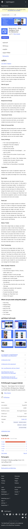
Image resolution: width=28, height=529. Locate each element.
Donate (17, 492)
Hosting (3, 480)
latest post (20, 424)
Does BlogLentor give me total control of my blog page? (8, 372)
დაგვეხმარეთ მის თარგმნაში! (14, 10)
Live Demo (3, 63)
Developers (4, 492)
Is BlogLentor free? (5, 360)
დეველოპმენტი (6, 52)
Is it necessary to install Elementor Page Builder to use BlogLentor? (9, 355)
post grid (24, 424)
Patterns (17, 483)
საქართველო (7, 511)
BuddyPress (4, 505)
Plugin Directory (4, 5)
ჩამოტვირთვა (5, 37)
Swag (17, 494)
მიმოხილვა (5, 46)
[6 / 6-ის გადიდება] (25, 341)
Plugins (16, 480)
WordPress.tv (5, 494)
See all (25, 453)
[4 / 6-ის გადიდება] (25, 331)
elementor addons (22, 422)
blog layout (16, 422)
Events (16, 489)
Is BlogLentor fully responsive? (8, 364)
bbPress (4, 503)
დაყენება (5, 49)
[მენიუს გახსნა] (26, 2)
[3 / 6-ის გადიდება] (11, 331)
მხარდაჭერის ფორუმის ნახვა (8, 468)
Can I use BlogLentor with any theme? (10, 368)
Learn (2, 487)
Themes (16, 478)
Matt (3, 500)
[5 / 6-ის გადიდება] (11, 341)
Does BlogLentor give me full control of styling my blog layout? (9, 377)
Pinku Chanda (16, 34)
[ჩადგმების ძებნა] (15, 15)
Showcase (17, 476)
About (2, 476)
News (2, 478)
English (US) (24, 419)
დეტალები (5, 42)
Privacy (3, 483)
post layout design (22, 427)
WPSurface (6, 397)
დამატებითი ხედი (5, 431)
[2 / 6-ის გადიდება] (25, 322)
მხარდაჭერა (6, 56)
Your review (4, 453)
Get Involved (18, 487)
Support (9, 63)
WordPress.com (5, 498)
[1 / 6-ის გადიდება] (11, 322)
